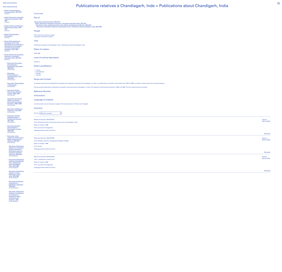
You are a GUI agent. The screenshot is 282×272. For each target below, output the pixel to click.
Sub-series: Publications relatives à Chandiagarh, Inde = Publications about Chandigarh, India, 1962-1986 (16, 163)
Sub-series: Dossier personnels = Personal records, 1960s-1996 (14, 92)
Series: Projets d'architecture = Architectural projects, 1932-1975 (13, 27)
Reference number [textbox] (46, 113)
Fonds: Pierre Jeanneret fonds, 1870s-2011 (47, 22)
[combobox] (51, 113)
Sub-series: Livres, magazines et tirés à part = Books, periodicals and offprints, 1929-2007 (63, 25)
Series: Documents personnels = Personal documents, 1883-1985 (13, 19)
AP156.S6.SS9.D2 (39, 95)
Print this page (38, 13)
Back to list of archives (10, 3)
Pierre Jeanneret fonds (10, 6)
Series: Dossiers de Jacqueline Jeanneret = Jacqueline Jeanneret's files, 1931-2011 (13, 56)
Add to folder (266, 121)
